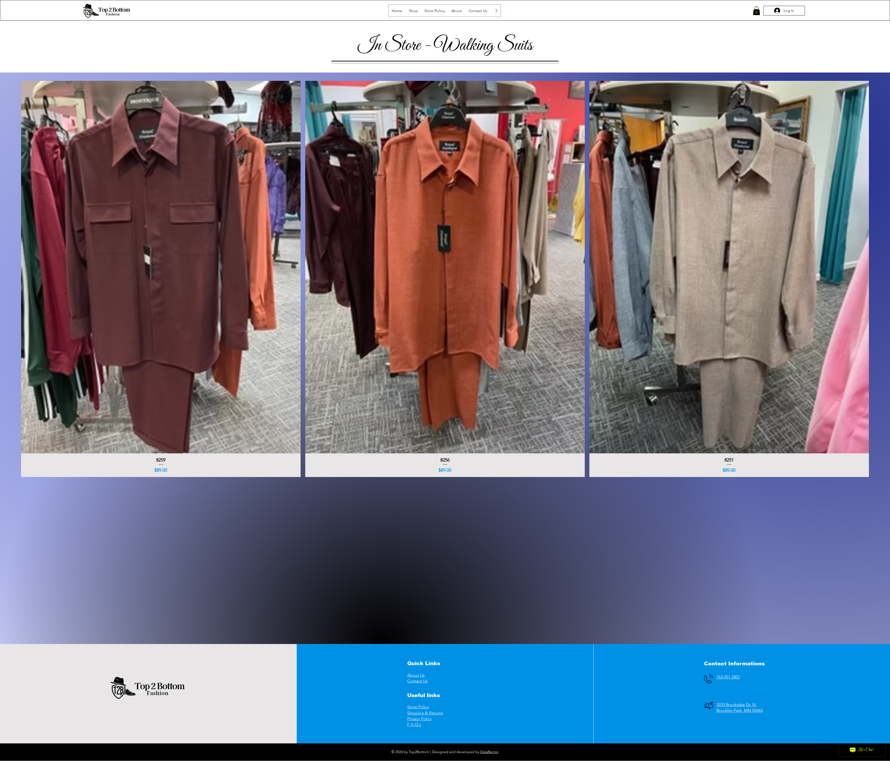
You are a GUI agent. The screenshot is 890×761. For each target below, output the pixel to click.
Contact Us (417, 681)
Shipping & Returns (425, 713)
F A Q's (414, 724)
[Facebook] (543, 751)
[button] (413, 11)
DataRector (489, 752)
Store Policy (418, 707)
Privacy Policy (419, 718)
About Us (416, 675)
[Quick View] (161, 267)
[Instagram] (552, 751)
